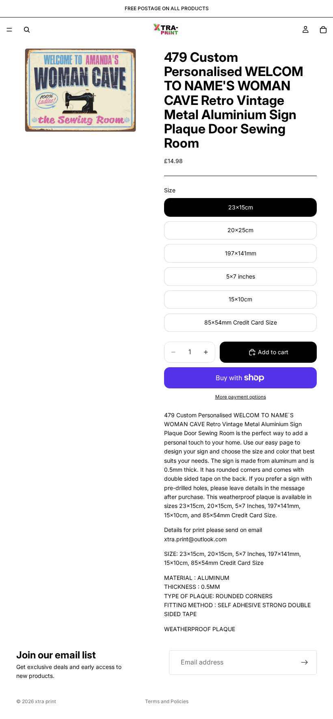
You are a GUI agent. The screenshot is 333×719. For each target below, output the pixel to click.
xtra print (45, 701)
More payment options (240, 397)
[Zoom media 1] (80, 90)
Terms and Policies (166, 701)
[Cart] (323, 30)
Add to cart (273, 352)
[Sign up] (304, 662)
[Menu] (9, 29)
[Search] (27, 30)
